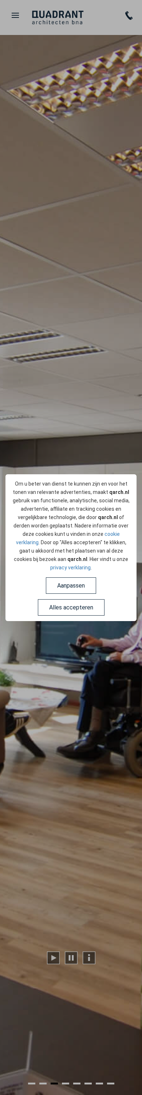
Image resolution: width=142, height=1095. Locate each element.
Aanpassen (71, 585)
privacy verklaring (70, 567)
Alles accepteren (71, 607)
